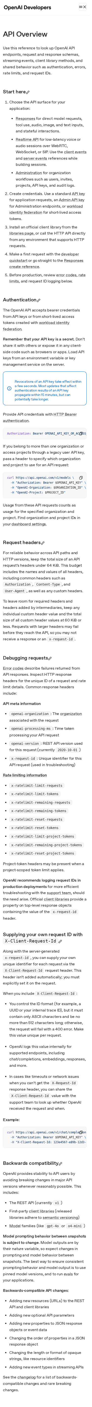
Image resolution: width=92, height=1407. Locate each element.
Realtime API (27, 139)
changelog (26, 1377)
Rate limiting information (25, 775)
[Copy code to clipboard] (81, 433)
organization (71, 713)
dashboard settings (29, 524)
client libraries (56, 899)
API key (78, 193)
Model (15, 1226)
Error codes (13, 668)
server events (35, 158)
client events (75, 152)
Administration (29, 172)
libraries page (21, 233)
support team (59, 892)
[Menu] (83, 7)
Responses (25, 118)
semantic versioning (60, 1217)
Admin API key (71, 199)
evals (68, 1274)
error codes (66, 275)
